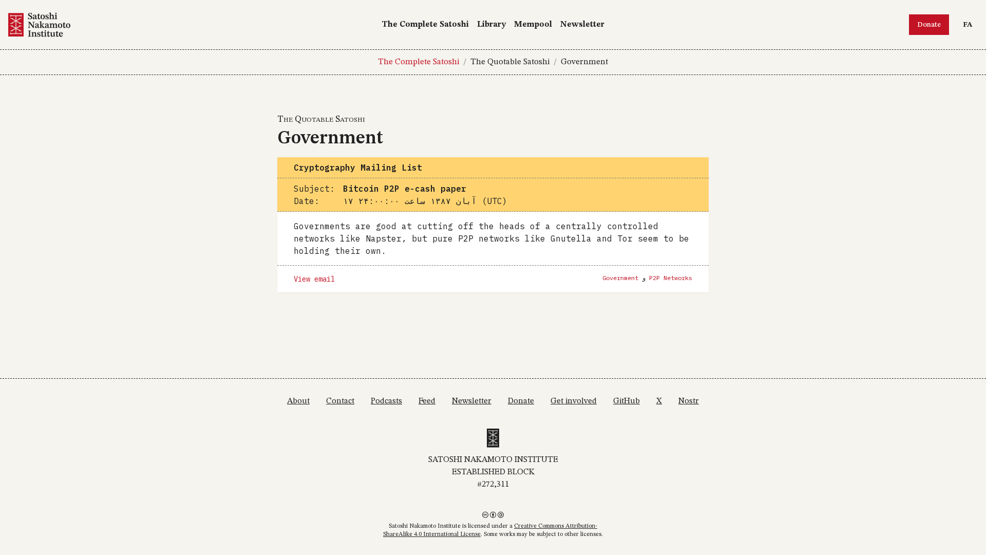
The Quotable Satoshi (509, 62)
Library (491, 25)
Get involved (574, 401)
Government (584, 62)
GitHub (626, 401)
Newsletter (582, 25)
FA (970, 24)
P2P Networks (670, 278)
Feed (427, 401)
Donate (929, 24)
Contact (340, 401)
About (298, 401)
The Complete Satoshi (425, 25)
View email (314, 279)
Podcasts (386, 401)
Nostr (688, 401)
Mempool (533, 25)
